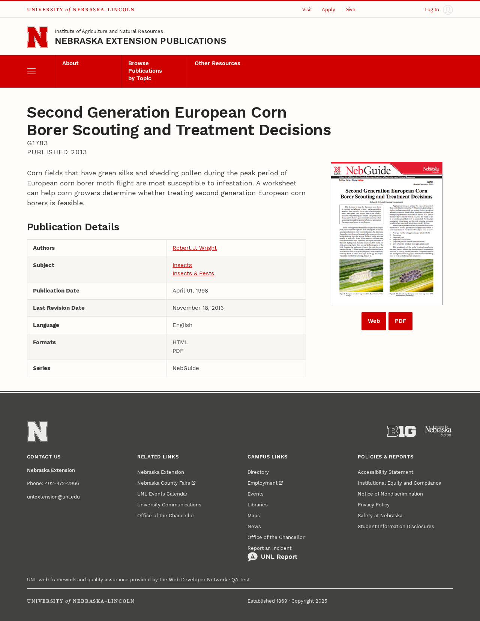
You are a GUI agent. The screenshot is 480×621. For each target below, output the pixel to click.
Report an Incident (269, 548)
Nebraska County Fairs (163, 483)
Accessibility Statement (385, 472)
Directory (258, 472)
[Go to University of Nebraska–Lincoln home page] (37, 37)
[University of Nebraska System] (438, 431)
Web (374, 321)
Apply (328, 9)
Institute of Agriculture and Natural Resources (109, 31)
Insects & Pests (193, 273)
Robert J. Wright (194, 248)
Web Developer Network (198, 579)
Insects (182, 265)
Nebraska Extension (160, 472)
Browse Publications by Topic (145, 71)
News (254, 526)
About (70, 63)
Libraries (258, 505)
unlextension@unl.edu (53, 497)
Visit (307, 9)
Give (350, 9)
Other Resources (217, 63)
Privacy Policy (374, 505)
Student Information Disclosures (396, 526)
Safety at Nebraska (380, 515)
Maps (254, 515)
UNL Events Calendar (162, 494)
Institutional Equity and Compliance (399, 483)
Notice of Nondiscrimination (390, 494)
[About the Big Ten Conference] (401, 431)
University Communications (169, 505)
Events (256, 494)
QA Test (240, 579)
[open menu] (41, 71)
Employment (263, 483)
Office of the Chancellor (165, 515)
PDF (400, 321)
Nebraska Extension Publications (140, 41)
